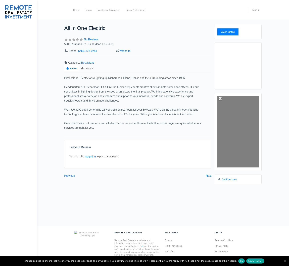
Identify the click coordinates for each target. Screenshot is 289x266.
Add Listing (170, 251)
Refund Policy (221, 251)
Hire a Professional (135, 10)
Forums (168, 240)
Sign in (256, 10)
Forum (88, 10)
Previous (69, 175)
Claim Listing (228, 31)
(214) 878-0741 (87, 51)
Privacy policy (255, 261)
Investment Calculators (108, 10)
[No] (284, 261)
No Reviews (91, 39)
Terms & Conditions (224, 240)
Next (208, 175)
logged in (90, 156)
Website (125, 51)
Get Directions (229, 179)
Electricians (87, 62)
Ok (241, 261)
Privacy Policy (221, 246)
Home (76, 10)
